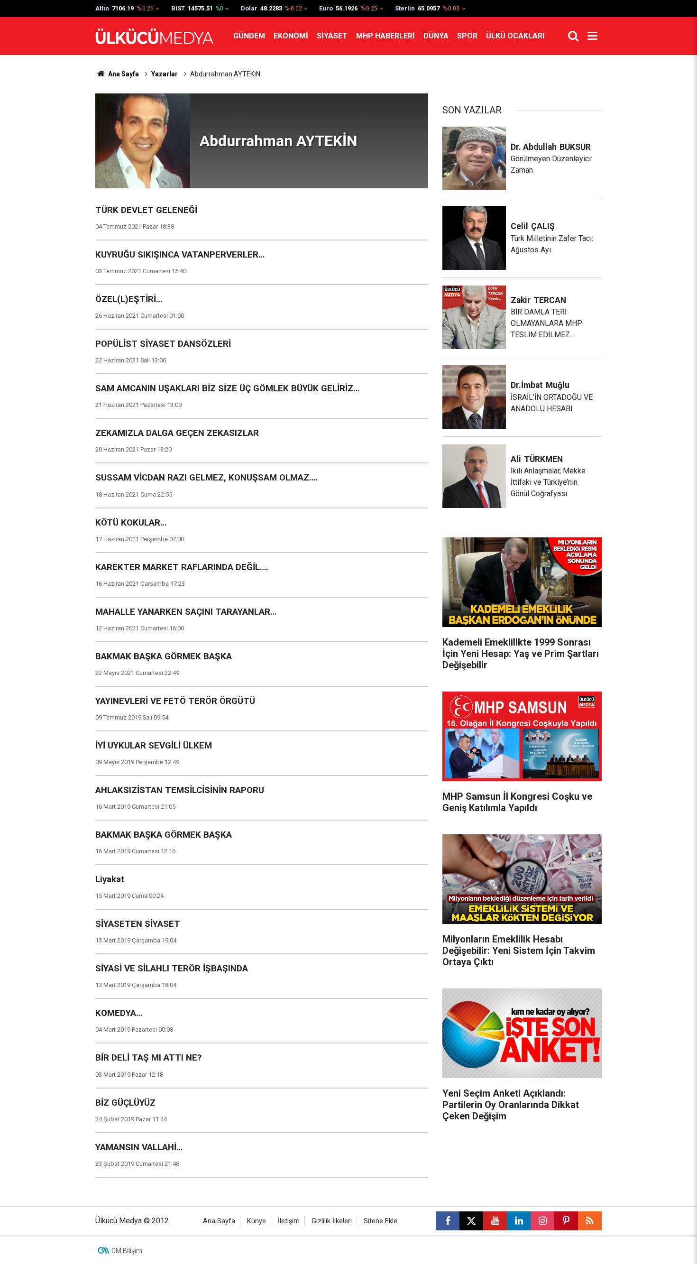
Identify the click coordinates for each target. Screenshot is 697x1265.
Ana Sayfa (123, 74)
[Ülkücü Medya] (154, 36)
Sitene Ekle (380, 1221)
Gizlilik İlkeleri (332, 1221)
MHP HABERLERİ (385, 35)
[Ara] (573, 36)
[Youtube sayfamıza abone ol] (495, 1220)
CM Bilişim (126, 1251)
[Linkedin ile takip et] (519, 1220)
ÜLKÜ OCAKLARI (515, 35)
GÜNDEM (249, 35)
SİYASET (332, 35)
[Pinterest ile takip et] (566, 1220)
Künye (256, 1221)
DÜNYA (436, 35)
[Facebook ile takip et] (447, 1220)
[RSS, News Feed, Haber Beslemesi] (590, 1220)
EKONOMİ (291, 35)
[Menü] (592, 36)
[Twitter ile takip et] (471, 1220)
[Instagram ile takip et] (542, 1220)
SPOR (467, 35)
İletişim (289, 1221)
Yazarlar (164, 74)
